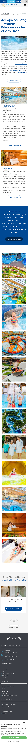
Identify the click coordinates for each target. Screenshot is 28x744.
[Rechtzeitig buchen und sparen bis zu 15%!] (14, 595)
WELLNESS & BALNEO (14, 239)
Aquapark (7, 13)
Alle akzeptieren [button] (14, 737)
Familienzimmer (6, 689)
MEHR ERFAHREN (14, 145)
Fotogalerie (5, 675)
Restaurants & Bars (7, 711)
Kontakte (4, 669)
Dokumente (5, 677)
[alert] (14, 732)
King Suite (4, 693)
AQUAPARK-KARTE (14, 80)
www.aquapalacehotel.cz (11, 656)
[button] (14, 741)
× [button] (26, 722)
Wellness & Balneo (6, 707)
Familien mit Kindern (7, 709)
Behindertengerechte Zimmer (9, 695)
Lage (3, 671)
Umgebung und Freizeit (8, 673)
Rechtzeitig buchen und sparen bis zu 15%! (14, 600)
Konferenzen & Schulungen (9, 704)
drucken (24, 13)
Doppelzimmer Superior (8, 687)
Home (2, 13)
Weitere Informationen (12, 734)
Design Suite (5, 691)
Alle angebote (14, 627)
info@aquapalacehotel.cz (11, 655)
